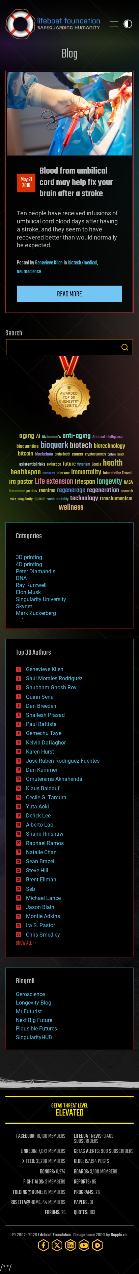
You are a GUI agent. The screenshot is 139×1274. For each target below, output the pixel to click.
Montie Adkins (43, 916)
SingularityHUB (34, 1037)
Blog (69, 54)
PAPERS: (81, 1202)
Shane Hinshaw (44, 834)
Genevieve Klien (49, 263)
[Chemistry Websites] (69, 389)
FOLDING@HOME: (28, 1192)
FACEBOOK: (25, 1136)
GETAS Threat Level (69, 1111)
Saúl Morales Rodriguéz (54, 678)
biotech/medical (82, 263)
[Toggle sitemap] (114, 24)
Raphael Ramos (45, 843)
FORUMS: (52, 1212)
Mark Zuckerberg (36, 613)
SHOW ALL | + (26, 943)
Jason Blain (40, 907)
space (40, 499)
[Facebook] (43, 1245)
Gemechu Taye (43, 733)
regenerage (71, 490)
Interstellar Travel (117, 473)
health (113, 463)
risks (13, 499)
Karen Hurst (40, 752)
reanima (47, 490)
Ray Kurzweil (31, 585)
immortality (86, 472)
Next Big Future (34, 1020)
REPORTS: (82, 1182)
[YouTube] (84, 1245)
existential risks (32, 464)
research (127, 491)
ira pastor (21, 482)
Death (120, 455)
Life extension (54, 481)
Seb (30, 889)
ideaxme (63, 473)
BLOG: (79, 1161)
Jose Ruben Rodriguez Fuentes (63, 761)
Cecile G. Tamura (46, 797)
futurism (83, 465)
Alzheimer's (51, 437)
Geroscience (30, 994)
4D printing (29, 564)
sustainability (57, 499)
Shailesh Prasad (45, 715)
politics (31, 491)
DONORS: (47, 1172)
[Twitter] (57, 1245)
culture (112, 455)
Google (96, 465)
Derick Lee (38, 815)
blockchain (44, 454)
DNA (21, 578)
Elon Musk (28, 592)
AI (38, 437)
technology (84, 499)
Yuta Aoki (37, 806)
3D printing (29, 557)
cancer (77, 454)
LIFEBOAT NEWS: (88, 1136)
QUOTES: (81, 1212)
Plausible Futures (36, 1028)
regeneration (103, 490)
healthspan (25, 472)
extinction (54, 465)
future (69, 464)
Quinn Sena (40, 697)
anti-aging (76, 436)
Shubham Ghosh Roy (51, 687)
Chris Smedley (43, 935)
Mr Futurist (29, 1011)
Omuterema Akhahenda (54, 779)
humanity (49, 474)
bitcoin (25, 454)
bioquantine (28, 446)
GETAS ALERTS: (87, 1151)
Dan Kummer (41, 770)
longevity (109, 481)
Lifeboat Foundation (54, 1235)
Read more (69, 294)
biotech (81, 445)
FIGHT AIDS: (33, 1182)
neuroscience (29, 271)
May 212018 (26, 183)
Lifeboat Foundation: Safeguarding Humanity (52, 23)
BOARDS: (81, 1172)
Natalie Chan (41, 852)
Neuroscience (17, 492)
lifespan (85, 482)
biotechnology (109, 446)
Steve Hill (37, 870)
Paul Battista (41, 724)
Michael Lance (43, 898)
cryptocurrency (95, 454)
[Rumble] (97, 1245)
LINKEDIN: (29, 1151)
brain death (62, 454)
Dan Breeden (41, 706)
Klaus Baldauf (43, 788)
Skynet (24, 606)
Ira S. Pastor (40, 925)
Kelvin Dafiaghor (46, 742)
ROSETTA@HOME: (25, 1202)
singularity (25, 499)
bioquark (54, 445)
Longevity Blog (33, 1002)
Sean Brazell (41, 861)
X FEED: (28, 1161)
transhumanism (116, 499)
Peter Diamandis (35, 571)
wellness (71, 507)
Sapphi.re (119, 1235)
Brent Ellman (41, 879)
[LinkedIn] (70, 1245)
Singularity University (41, 599)
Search (125, 347)
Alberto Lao (39, 825)
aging (26, 436)
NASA (128, 482)
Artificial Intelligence (107, 437)
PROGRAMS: (84, 1192)
